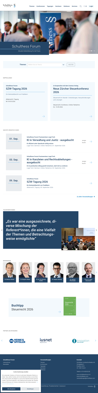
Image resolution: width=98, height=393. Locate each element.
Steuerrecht (56, 104)
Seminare (58, 6)
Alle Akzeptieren (11, 389)
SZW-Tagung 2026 (16, 88)
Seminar (37, 146)
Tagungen (50, 6)
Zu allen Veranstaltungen (85, 197)
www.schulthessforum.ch (83, 374)
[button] (9, 271)
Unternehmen (6, 362)
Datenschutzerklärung (42, 386)
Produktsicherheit (53, 386)
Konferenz (64, 104)
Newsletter (6, 364)
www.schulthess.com (82, 376)
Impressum (11, 384)
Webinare (67, 6)
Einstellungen (30, 389)
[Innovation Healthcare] (80, 340)
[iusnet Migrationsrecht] (49, 340)
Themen (31, 6)
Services (74, 6)
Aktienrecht (9, 99)
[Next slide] (96, 272)
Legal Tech (30, 146)
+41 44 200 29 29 (85, 371)
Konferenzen (41, 6)
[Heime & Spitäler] (17, 340)
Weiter (70, 64)
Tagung (16, 99)
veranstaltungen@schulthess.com (86, 378)
